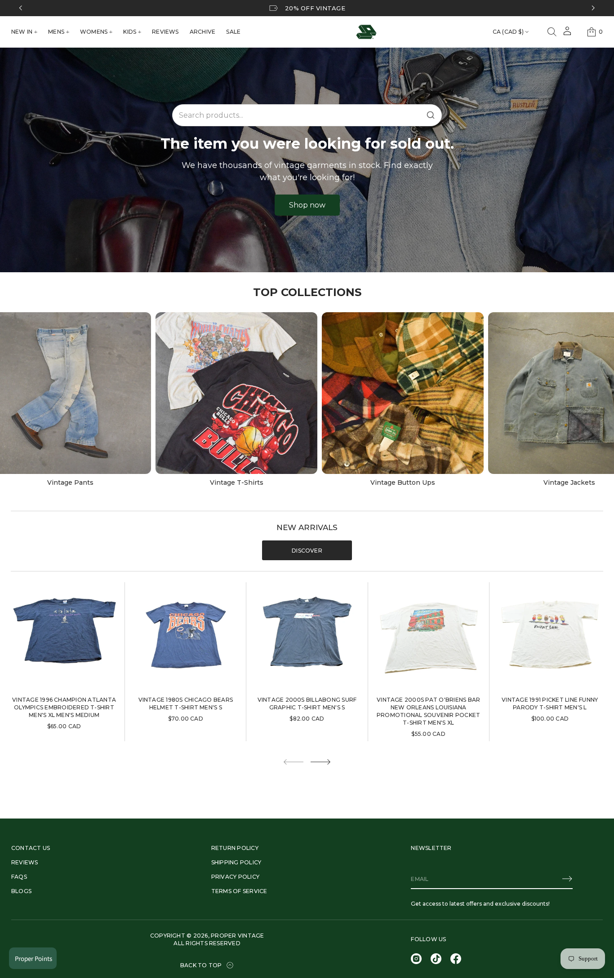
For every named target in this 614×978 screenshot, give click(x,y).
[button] (552, 32)
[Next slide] (320, 762)
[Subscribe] (567, 878)
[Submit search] (431, 115)
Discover (307, 550)
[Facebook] (456, 959)
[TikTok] (436, 959)
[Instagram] (416, 959)
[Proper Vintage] (366, 32)
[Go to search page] (552, 32)
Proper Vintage (237, 935)
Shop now (307, 205)
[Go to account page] (567, 34)
